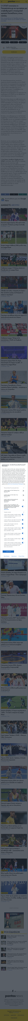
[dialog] (14, 510)
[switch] (23, 490)
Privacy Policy (21, 556)
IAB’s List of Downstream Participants (15, 484)
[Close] (25, 465)
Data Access (14, 556)
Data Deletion (6, 556)
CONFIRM (8, 551)
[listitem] (14, 488)
